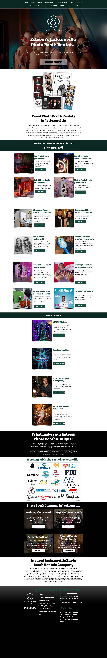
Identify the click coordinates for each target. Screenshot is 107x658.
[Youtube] (34, 608)
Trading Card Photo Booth (46, 143)
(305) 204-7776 (72, 594)
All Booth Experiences (46, 597)
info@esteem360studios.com (71, 602)
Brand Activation (44, 600)
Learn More (47, 188)
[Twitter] (25, 608)
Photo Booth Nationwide (47, 611)
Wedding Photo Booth (46, 606)
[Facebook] (28, 608)
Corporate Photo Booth (47, 603)
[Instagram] (31, 608)
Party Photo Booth (45, 609)
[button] (36, 2)
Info (40, 614)
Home (41, 594)
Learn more (38, 166)
